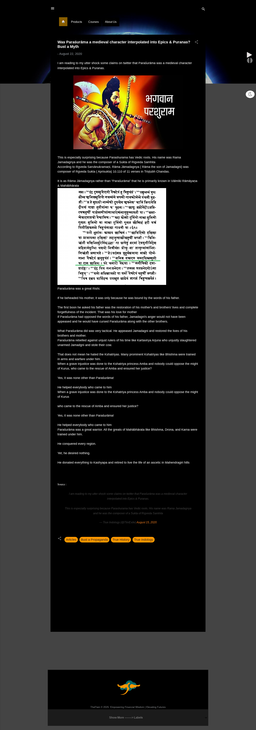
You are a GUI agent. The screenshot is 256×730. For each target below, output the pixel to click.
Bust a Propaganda (94, 539)
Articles (71, 539)
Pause (250, 60)
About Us (111, 21)
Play (249, 55)
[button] (196, 42)
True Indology (143, 539)
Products (76, 21)
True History (121, 539)
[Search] (203, 9)
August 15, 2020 (147, 522)
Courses (93, 21)
